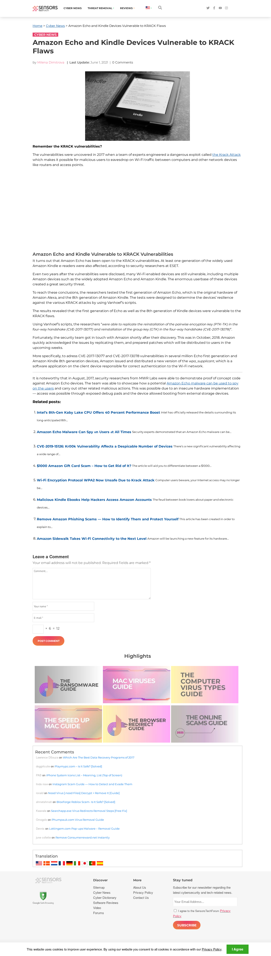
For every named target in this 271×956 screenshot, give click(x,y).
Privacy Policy (211, 949)
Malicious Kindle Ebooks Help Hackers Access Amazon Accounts (94, 500)
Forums (98, 912)
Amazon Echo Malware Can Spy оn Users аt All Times (84, 432)
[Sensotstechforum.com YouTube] (220, 8)
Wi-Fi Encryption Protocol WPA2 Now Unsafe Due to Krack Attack (96, 480)
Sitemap (99, 887)
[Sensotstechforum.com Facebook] (214, 8)
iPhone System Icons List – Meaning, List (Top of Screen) (84, 775)
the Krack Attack (226, 155)
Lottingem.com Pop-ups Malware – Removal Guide (84, 828)
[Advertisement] (137, 210)
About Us (139, 887)
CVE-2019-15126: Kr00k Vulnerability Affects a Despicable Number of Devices (105, 446)
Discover (100, 880)
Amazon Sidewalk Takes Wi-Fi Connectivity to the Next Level (92, 539)
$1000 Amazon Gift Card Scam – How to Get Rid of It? (84, 466)
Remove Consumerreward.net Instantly (82, 837)
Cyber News (73, 8)
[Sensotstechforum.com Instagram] (226, 8)
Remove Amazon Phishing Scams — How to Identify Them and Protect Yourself (107, 519)
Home (37, 26)
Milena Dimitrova (50, 62)
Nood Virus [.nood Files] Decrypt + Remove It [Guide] (84, 793)
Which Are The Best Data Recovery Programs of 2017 (98, 757)
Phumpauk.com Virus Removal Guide (78, 819)
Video (97, 907)
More (137, 880)
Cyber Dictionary (104, 897)
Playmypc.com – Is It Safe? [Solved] (78, 766)
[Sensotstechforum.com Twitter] (208, 8)
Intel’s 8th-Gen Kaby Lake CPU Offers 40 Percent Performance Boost (98, 412)
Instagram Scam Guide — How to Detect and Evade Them (92, 784)
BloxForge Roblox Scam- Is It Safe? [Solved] (86, 802)
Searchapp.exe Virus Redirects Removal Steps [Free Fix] (89, 810)
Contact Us (141, 897)
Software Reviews (105, 902)
